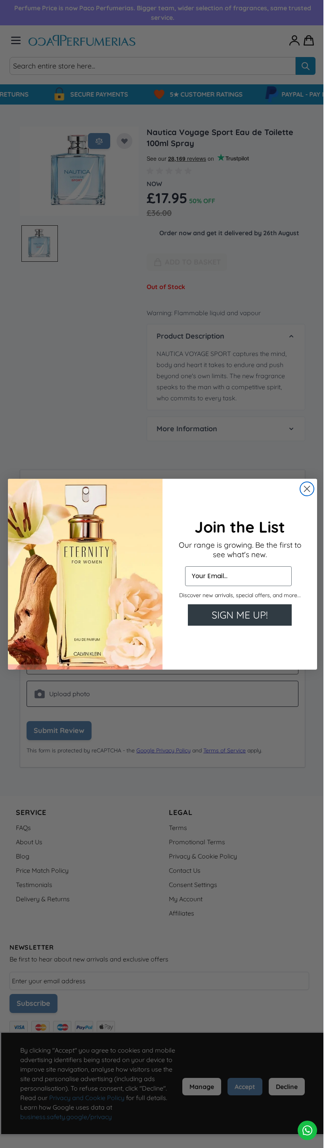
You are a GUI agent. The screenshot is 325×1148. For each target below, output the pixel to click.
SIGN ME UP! (237, 615)
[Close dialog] (304, 489)
